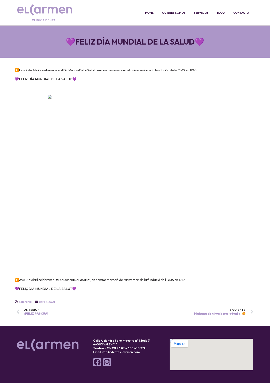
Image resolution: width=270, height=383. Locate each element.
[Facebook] (97, 362)
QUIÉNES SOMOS (173, 12)
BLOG (221, 12)
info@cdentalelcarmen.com (121, 352)
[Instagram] (107, 362)
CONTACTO (241, 12)
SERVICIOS (201, 12)
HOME (149, 12)
